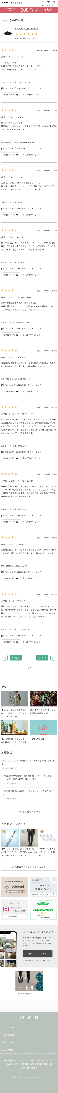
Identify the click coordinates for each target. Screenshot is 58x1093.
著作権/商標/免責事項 (29, 1068)
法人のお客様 (7, 1042)
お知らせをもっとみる (29, 811)
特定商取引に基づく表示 (30, 1064)
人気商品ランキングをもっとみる (29, 867)
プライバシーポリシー (21, 1060)
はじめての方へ (8, 1028)
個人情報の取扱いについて (44, 1060)
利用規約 (7, 1060)
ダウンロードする (38, 954)
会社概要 (45, 1064)
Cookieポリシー (13, 1064)
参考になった (9, 95)
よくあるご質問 (8, 1035)
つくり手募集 (7, 1050)
